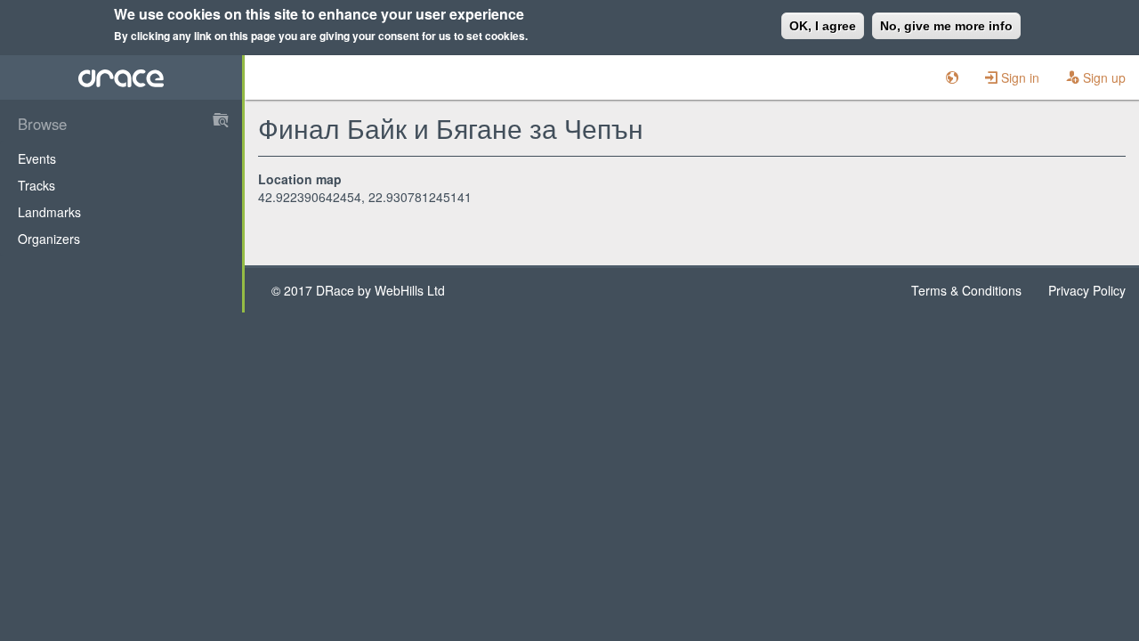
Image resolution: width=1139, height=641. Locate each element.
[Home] (121, 77)
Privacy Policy (1087, 290)
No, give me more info (946, 26)
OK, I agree (822, 26)
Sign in (1018, 77)
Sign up (1102, 77)
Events (37, 158)
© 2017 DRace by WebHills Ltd (358, 290)
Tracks (36, 185)
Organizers (49, 238)
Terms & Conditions (966, 290)
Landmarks (49, 212)
